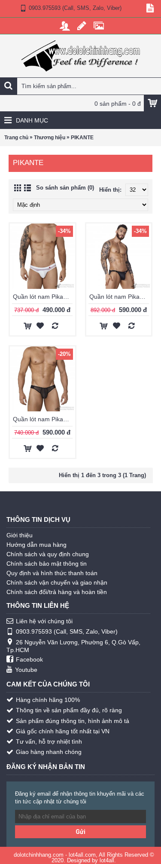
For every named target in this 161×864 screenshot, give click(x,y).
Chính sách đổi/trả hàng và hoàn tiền (56, 591)
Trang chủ (16, 138)
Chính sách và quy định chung (47, 554)
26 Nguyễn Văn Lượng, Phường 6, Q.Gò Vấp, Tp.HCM (73, 646)
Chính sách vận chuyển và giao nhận (56, 582)
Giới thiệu (19, 535)
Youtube (26, 669)
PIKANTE (82, 138)
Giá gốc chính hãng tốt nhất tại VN (62, 731)
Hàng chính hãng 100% (48, 699)
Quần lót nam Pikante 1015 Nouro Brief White (44, 296)
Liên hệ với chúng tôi (44, 621)
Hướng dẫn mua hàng (36, 544)
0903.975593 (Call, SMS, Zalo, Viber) (67, 631)
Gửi (80, 831)
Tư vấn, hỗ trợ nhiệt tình (49, 741)
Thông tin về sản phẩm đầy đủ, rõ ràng (69, 710)
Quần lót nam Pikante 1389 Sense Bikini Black (44, 419)
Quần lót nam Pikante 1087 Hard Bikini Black (120, 296)
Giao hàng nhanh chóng (49, 751)
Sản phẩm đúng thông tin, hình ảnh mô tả (72, 720)
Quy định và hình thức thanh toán (51, 573)
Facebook (29, 659)
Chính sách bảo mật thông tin (46, 563)
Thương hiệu (49, 138)
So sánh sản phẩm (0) (65, 187)
